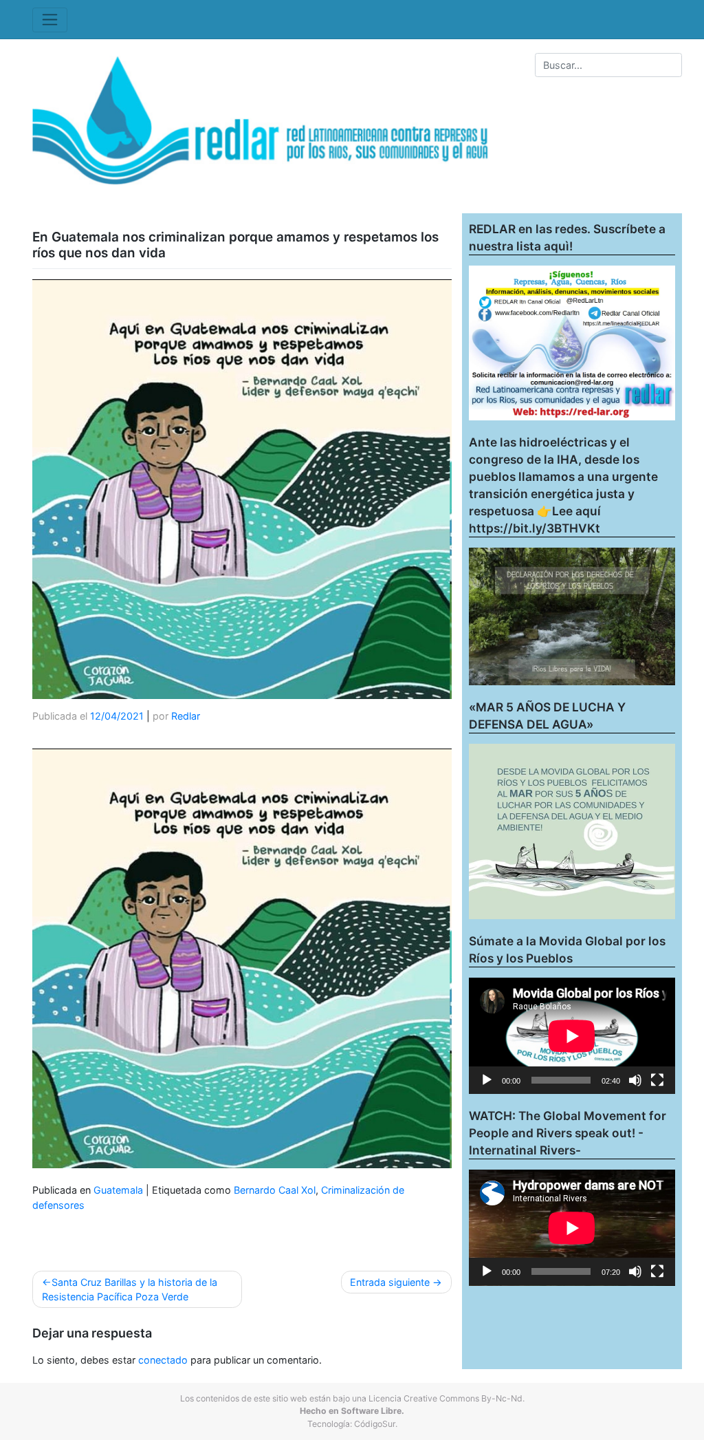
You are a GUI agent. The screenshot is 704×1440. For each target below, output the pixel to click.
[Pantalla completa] (657, 1080)
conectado (163, 1360)
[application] (572, 1036)
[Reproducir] (487, 1080)
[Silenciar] (635, 1080)
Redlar (185, 716)
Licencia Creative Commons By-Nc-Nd (445, 1398)
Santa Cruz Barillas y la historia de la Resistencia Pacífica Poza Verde (129, 1289)
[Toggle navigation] (49, 20)
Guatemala (118, 1190)
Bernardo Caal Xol (275, 1190)
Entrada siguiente (390, 1282)
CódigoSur (374, 1424)
